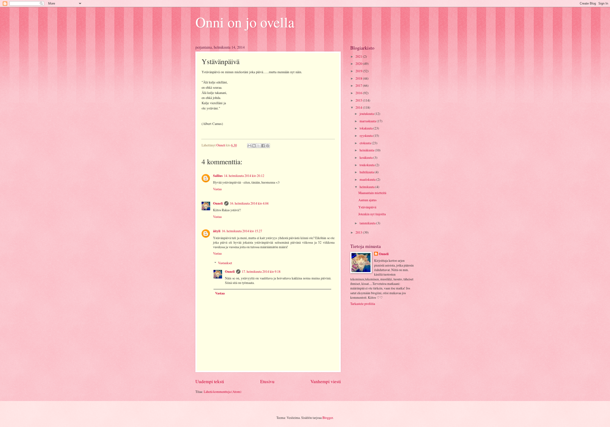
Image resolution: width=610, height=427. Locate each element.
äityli (216, 231)
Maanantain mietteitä (372, 192)
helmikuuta (367, 187)
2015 (359, 100)
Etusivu (267, 381)
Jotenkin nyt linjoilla (372, 214)
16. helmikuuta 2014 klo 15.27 (242, 231)
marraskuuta (368, 121)
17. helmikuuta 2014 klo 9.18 (261, 271)
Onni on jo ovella (245, 21)
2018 (359, 78)
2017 (359, 85)
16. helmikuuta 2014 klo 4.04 (249, 203)
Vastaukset (225, 263)
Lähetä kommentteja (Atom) (222, 391)
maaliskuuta (368, 179)
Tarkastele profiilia (362, 303)
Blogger (327, 417)
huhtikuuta (367, 172)
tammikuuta (368, 223)
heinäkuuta (367, 150)
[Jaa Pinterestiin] (267, 145)
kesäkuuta (366, 157)
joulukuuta (367, 113)
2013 (359, 232)
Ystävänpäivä (367, 207)
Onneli (218, 203)
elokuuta (366, 143)
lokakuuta (366, 128)
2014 (359, 107)
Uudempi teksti (209, 381)
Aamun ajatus (367, 200)
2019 (359, 71)
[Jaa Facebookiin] (263, 145)
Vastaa (217, 189)
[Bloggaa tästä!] (254, 145)
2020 (359, 63)
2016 (359, 93)
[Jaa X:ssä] (258, 145)
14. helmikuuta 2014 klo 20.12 (244, 175)
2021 (359, 56)
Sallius (218, 175)
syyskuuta (366, 135)
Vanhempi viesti (325, 381)
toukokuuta (367, 165)
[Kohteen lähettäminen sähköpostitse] (249, 145)
